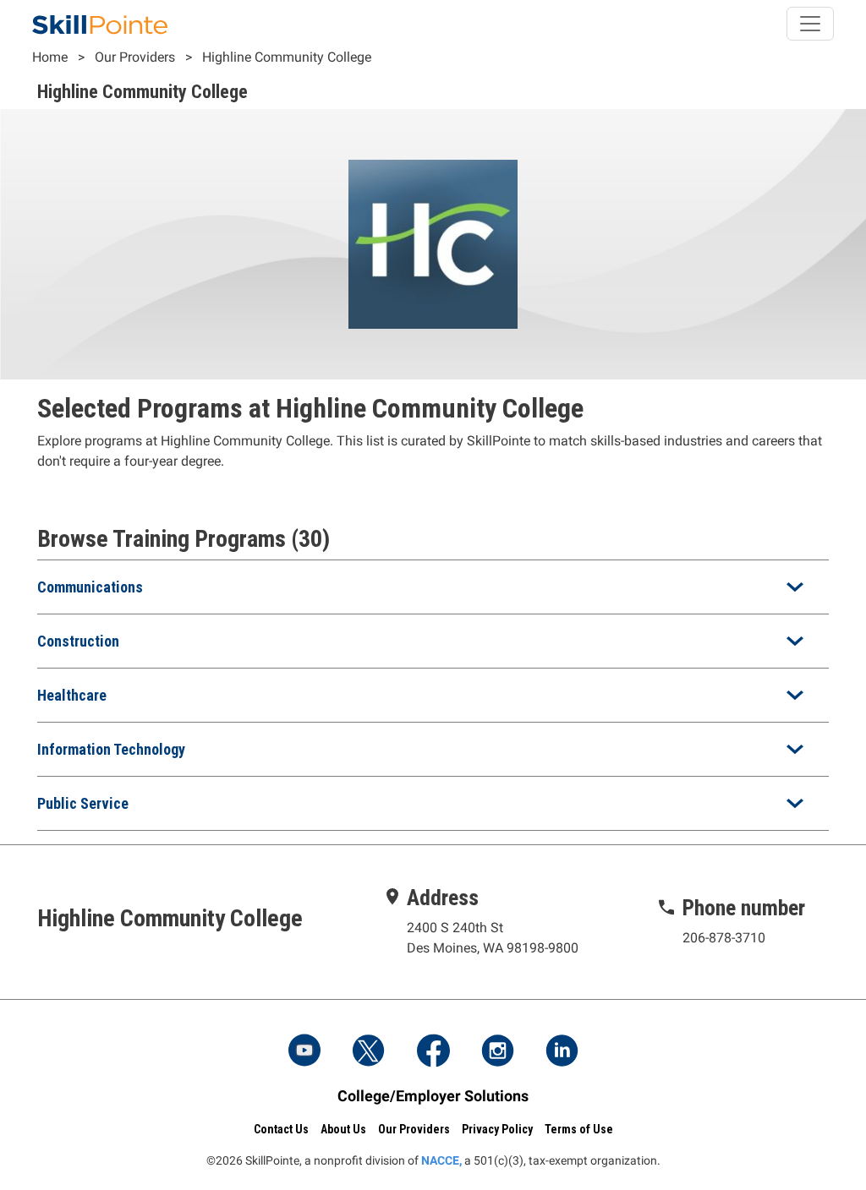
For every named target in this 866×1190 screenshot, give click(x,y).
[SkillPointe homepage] (99, 24)
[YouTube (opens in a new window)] (304, 1052)
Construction (78, 641)
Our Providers (135, 57)
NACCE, (441, 1160)
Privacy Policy (497, 1129)
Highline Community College (286, 57)
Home (50, 57)
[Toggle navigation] (810, 24)
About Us (343, 1129)
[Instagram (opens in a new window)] (497, 1052)
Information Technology (111, 749)
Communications (90, 587)
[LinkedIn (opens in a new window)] (561, 1052)
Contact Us (281, 1129)
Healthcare (72, 695)
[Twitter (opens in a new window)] (368, 1052)
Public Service (83, 803)
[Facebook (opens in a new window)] (433, 1052)
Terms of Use (579, 1129)
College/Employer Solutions (433, 1096)
